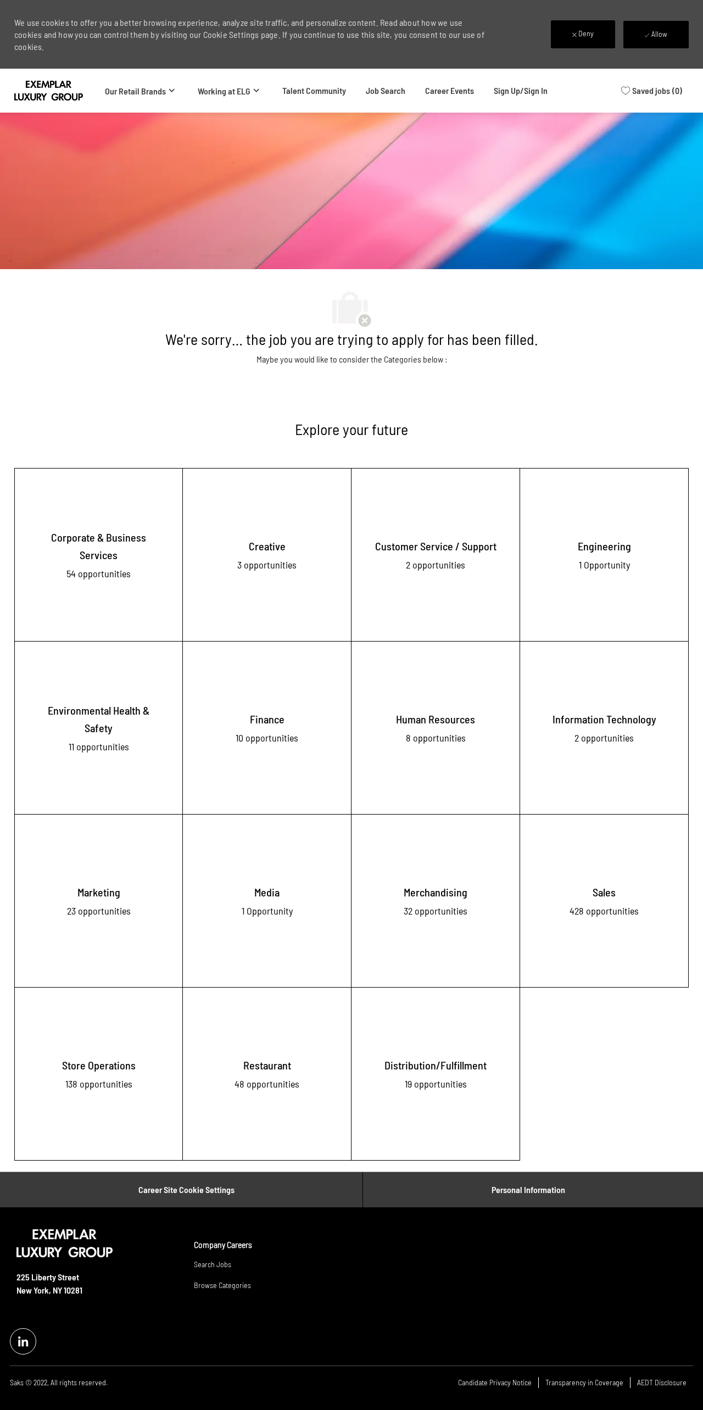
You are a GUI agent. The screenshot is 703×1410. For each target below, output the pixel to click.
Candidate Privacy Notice (495, 1382)
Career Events (449, 90)
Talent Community (314, 90)
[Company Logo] (48, 91)
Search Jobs (212, 1264)
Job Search (385, 90)
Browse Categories (222, 1285)
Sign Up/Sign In (521, 90)
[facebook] (23, 1341)
